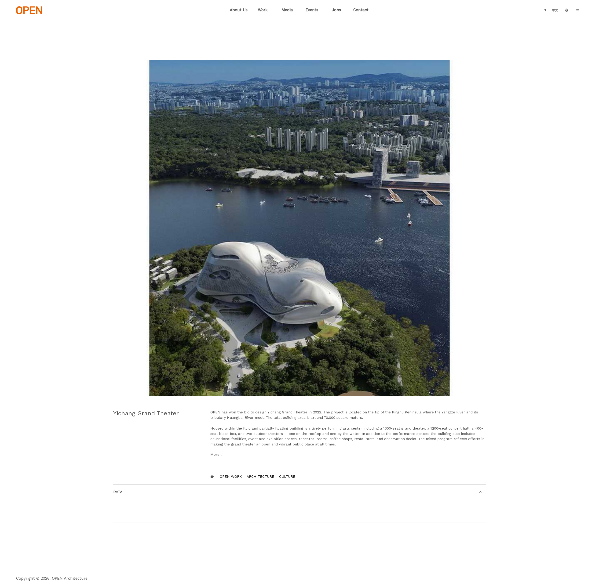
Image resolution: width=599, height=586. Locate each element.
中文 (555, 10)
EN (543, 10)
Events (312, 9)
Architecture (260, 476)
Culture (287, 476)
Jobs (336, 9)
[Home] (29, 9)
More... (216, 454)
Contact (361, 9)
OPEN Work (231, 476)
